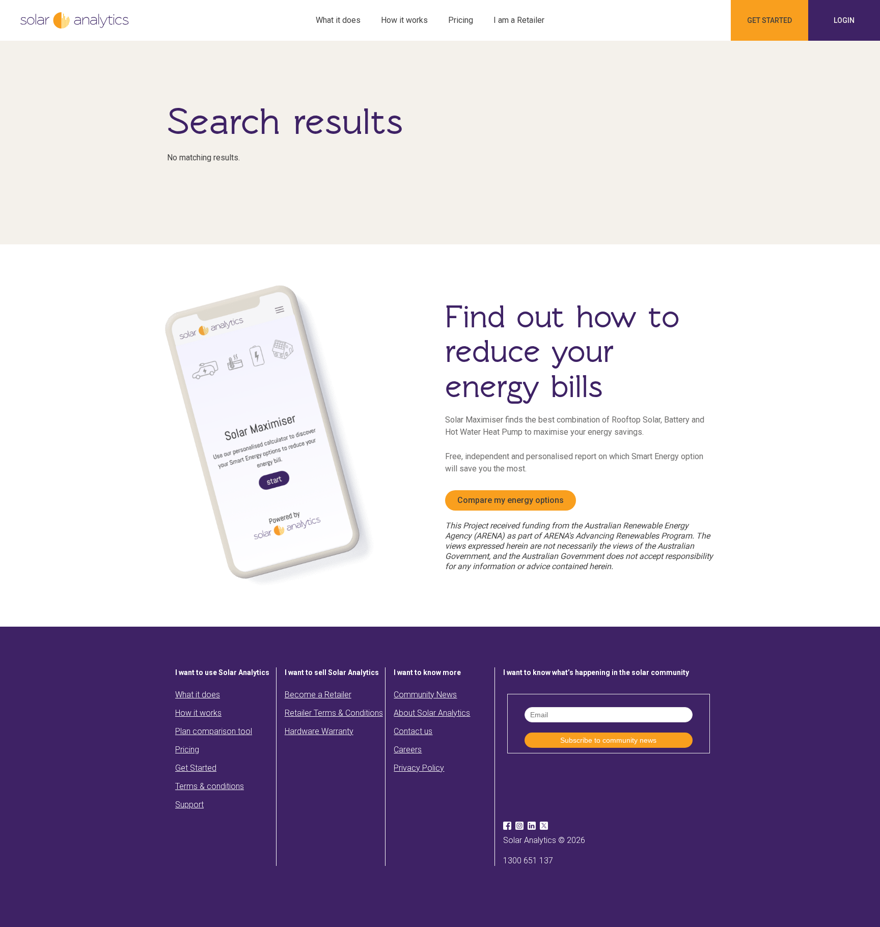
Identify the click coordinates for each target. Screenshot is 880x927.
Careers (408, 749)
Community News (425, 694)
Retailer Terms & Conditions (334, 713)
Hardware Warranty (319, 731)
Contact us (413, 731)
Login (844, 20)
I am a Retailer (518, 20)
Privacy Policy (419, 768)
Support (189, 804)
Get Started (195, 768)
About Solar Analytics (432, 713)
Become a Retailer (318, 694)
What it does (338, 20)
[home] (74, 20)
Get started (769, 20)
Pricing (460, 20)
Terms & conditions (209, 786)
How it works (404, 20)
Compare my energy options (510, 500)
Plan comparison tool (213, 731)
